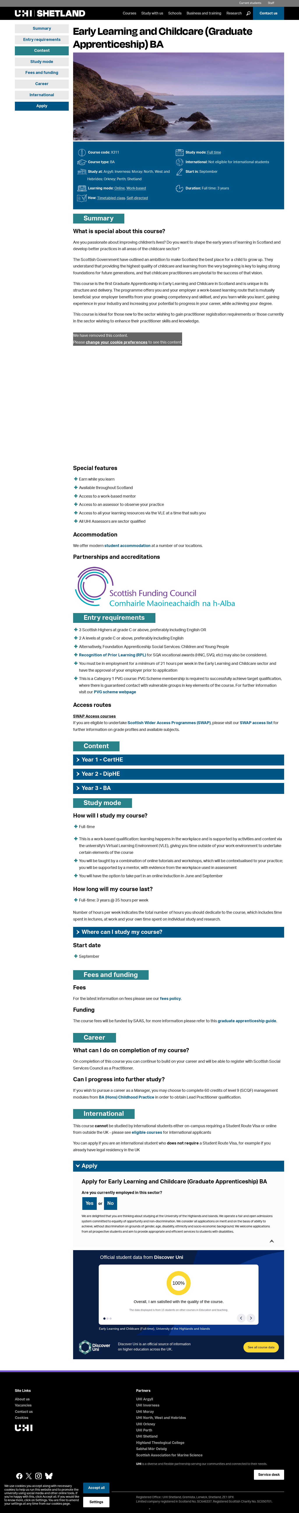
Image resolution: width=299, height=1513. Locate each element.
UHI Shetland (147, 1436)
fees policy (170, 999)
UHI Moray (145, 1411)
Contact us (269, 13)
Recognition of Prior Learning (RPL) (112, 655)
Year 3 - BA (93, 788)
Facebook (19, 1476)
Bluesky (49, 1476)
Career (42, 84)
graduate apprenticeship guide (247, 1021)
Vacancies (23, 1405)
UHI (138, 1464)
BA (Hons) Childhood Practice (126, 1097)
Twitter (29, 1476)
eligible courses (147, 1133)
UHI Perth (144, 1430)
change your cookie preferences (117, 342)
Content (42, 51)
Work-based (136, 188)
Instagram (38, 1476)
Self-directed (137, 198)
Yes (89, 1203)
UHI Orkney (145, 1424)
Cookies (21, 1418)
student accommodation (127, 546)
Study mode (41, 62)
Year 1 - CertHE (99, 760)
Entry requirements (42, 40)
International (42, 95)
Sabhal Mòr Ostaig (151, 1449)
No (110, 1203)
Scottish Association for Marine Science (169, 1455)
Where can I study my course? (118, 932)
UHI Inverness (148, 1405)
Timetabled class (111, 198)
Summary (42, 29)
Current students (250, 3)
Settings (96, 1502)
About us (22, 1399)
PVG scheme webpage (115, 692)
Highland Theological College (160, 1443)
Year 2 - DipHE (97, 774)
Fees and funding (41, 73)
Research (234, 13)
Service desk (269, 1474)
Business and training (204, 13)
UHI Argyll (144, 1399)
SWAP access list (256, 723)
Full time (214, 152)
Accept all (96, 1488)
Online (119, 188)
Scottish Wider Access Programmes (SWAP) (169, 723)
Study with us (152, 13)
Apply (41, 106)
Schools (174, 13)
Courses (129, 13)
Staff (271, 3)
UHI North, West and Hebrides (161, 1418)
